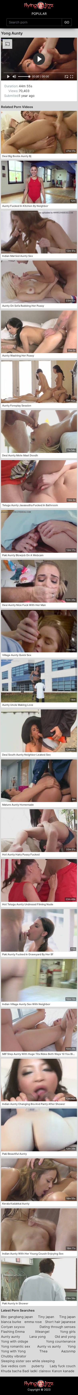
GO (66, 22)
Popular (39, 14)
